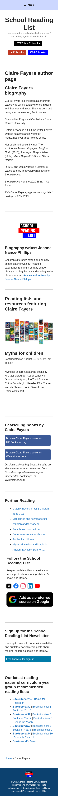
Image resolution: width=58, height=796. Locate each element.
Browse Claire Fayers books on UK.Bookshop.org (24, 440)
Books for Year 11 (24, 737)
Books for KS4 (21, 733)
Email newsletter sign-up (20, 659)
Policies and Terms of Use (34, 791)
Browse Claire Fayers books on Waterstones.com (24, 454)
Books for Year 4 (22, 718)
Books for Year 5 (42, 718)
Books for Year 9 (42, 729)
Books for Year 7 (41, 726)
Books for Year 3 (41, 714)
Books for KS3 (21, 726)
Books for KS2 (21, 714)
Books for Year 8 (22, 729)
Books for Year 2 (22, 710)
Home (8, 758)
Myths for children (24, 353)
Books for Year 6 (23, 722)
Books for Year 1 (41, 706)
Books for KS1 (21, 706)
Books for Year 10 (42, 733)
